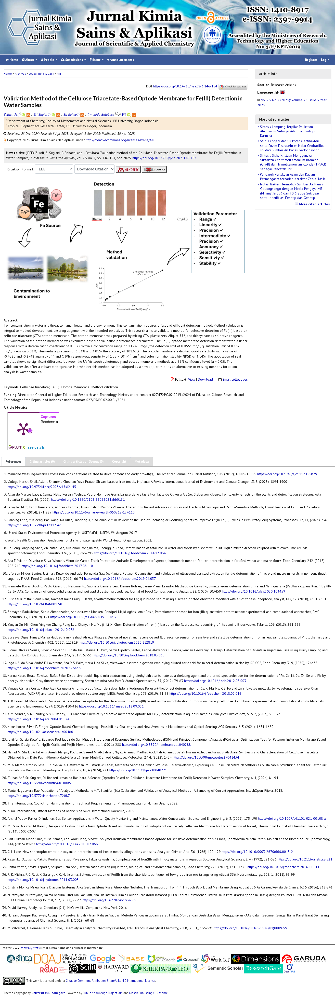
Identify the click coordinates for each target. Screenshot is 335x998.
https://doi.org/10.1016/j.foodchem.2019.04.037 (120, 578)
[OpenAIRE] (289, 968)
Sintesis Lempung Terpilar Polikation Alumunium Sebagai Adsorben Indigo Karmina (287, 131)
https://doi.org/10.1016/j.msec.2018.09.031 (111, 706)
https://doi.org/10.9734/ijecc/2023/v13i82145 (42, 487)
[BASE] (131, 958)
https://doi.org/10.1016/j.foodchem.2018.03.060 (129, 655)
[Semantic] (217, 968)
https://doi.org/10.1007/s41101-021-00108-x (292, 818)
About (30, 60)
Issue (96, 60)
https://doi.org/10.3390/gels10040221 (138, 770)
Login (325, 60)
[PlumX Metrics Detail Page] (23, 429)
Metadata (142, 461)
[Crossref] (188, 958)
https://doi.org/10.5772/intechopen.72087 (39, 795)
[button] (5, 140)
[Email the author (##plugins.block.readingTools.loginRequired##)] (124, 114)
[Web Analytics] (16, 948)
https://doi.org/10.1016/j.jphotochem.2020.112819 (116, 642)
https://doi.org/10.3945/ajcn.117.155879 (287, 474)
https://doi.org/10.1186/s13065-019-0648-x (83, 617)
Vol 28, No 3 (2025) (41, 73)
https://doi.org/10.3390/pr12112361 (35, 525)
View (191, 379)
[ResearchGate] (263, 968)
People (49, 60)
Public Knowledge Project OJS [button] (103, 993)
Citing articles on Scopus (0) (83, 461)
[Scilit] (82, 968)
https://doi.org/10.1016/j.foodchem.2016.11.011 (283, 867)
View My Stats (30, 948)
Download (205, 379)
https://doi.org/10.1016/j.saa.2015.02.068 (67, 844)
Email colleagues (235, 379)
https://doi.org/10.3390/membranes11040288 (156, 744)
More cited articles (314, 204)
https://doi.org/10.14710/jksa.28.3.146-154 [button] (164, 158)
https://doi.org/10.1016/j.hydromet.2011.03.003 (43, 879)
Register (311, 60)
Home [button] (8, 73)
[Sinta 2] (33, 958)
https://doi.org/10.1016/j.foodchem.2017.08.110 (57, 566)
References (13, 461)
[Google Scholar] (103, 958)
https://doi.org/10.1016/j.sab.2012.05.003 (215, 681)
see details (36, 447)
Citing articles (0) (42, 461)
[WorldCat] (216, 958)
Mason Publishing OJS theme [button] (148, 993)
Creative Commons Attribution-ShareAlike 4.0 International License (110, 981)
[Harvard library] (113, 968)
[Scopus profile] (28, 114)
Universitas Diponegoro (48, 993)
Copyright (119, 461)
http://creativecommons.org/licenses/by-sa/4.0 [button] (120, 140)
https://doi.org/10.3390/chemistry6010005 (39, 783)
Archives (20, 73)
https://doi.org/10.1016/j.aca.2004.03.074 (38, 719)
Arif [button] (59, 73)
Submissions (74, 60)
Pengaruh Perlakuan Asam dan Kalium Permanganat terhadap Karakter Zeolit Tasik (292, 176)
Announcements (122, 60)
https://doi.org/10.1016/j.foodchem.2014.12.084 (130, 553)
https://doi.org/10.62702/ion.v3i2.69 (109, 900)
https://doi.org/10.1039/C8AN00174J (35, 604)
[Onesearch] (161, 958)
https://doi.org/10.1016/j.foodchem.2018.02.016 (205, 693)
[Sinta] (19, 958)
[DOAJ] (60, 958)
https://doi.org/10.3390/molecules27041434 (206, 757)
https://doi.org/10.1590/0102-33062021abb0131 (88, 499)
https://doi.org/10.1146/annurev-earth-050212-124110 (93, 512)
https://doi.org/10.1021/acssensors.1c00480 (40, 732)
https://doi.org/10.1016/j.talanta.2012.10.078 (41, 629)
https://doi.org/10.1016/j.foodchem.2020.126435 (44, 668)
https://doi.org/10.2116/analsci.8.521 (305, 859)
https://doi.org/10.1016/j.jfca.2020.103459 (253, 591)
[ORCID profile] (23, 114)
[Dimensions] (255, 958)
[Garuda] (303, 958)
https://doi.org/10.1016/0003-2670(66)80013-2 (257, 851)
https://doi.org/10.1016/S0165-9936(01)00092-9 (250, 928)
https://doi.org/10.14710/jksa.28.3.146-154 (185, 86)
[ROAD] (54, 968)
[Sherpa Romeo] (160, 968)
